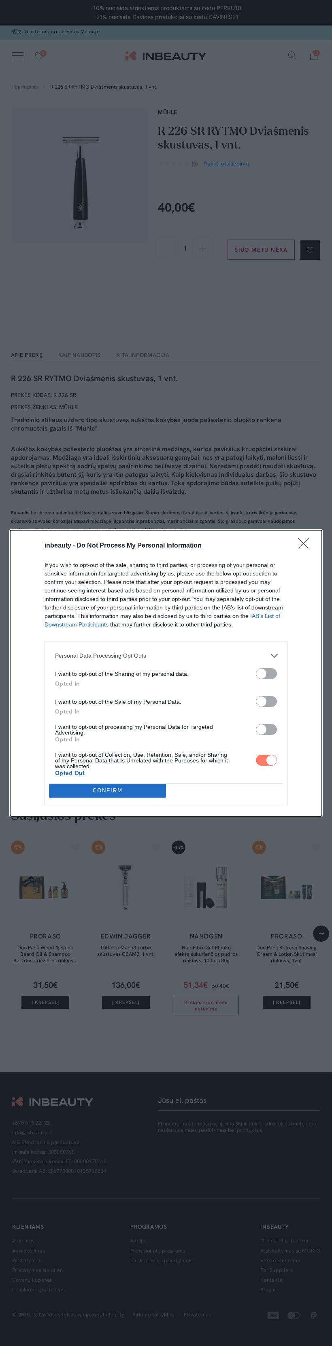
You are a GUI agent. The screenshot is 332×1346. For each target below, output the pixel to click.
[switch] (266, 673)
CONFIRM (108, 791)
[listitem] (166, 656)
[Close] (306, 546)
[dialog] (166, 673)
